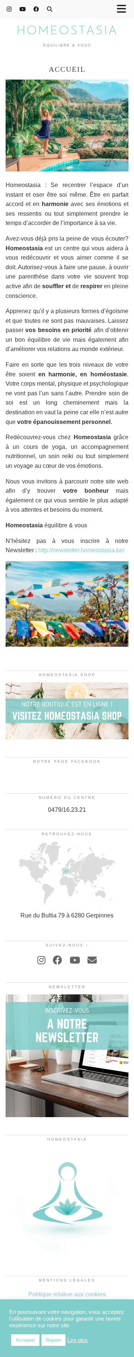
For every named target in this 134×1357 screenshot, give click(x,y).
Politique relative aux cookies (67, 1294)
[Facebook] (36, 9)
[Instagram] (9, 9)
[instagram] (41, 960)
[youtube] (75, 960)
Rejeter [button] (53, 1340)
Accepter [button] (25, 1340)
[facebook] (57, 960)
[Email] (92, 960)
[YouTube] (22, 9)
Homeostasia (67, 31)
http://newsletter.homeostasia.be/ (80, 550)
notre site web (109, 481)
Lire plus (77, 1340)
